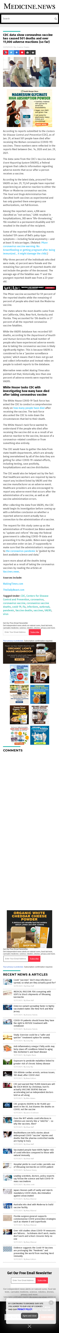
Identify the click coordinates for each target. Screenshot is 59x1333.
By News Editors (30, 1078)
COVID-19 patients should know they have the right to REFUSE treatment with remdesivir (34, 1023)
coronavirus (37, 599)
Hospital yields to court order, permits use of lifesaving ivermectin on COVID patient (34, 1165)
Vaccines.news (11, 571)
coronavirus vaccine (14, 603)
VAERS (47, 610)
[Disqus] (29, 792)
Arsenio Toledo (23, 47)
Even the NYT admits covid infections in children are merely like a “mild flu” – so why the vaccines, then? (33, 1121)
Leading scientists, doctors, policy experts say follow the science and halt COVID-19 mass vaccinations (34, 1179)
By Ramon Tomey (30, 1170)
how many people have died (29, 408)
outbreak (44, 606)
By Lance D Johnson (31, 1113)
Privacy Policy (24, 1309)
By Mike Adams (29, 1098)
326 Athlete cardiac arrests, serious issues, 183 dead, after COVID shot (34, 1073)
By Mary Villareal (30, 1199)
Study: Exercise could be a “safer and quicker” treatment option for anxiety (32, 1036)
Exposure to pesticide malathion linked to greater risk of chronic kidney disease (34, 1062)
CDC (23, 595)
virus (5, 614)
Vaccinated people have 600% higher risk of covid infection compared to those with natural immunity (34, 1153)
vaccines (38, 610)
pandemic (8, 610)
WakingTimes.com (13, 583)
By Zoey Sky (28, 1041)
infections (32, 606)
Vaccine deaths (23, 610)
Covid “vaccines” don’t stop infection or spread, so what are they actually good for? (35, 981)
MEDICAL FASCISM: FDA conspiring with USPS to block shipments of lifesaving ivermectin (32, 994)
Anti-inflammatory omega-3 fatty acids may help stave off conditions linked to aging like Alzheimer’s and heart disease (34, 1049)
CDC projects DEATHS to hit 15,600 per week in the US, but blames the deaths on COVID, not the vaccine (34, 1107)
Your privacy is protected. (13, 641)
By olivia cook (29, 1185)
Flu (24, 606)
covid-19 (16, 606)
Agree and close (29, 1316)
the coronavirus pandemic (20, 551)
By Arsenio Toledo (31, 1015)
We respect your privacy (38, 1297)
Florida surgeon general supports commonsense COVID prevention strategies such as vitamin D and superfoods (35, 1219)
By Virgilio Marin (30, 1055)
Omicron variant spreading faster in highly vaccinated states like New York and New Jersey (34, 1009)
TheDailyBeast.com (13, 589)
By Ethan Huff (29, 986)
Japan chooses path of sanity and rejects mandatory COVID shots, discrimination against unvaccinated (33, 1193)
